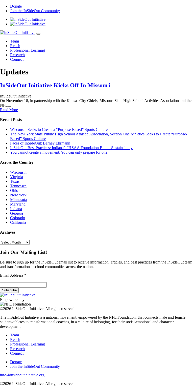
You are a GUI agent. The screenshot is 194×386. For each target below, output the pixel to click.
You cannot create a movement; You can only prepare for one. (59, 152)
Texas (14, 181)
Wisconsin (18, 172)
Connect (16, 59)
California (18, 222)
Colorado (17, 218)
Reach (15, 46)
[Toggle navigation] (38, 34)
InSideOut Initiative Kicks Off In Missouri (55, 85)
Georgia (16, 213)
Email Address (13, 275)
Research (17, 55)
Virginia (16, 177)
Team (14, 41)
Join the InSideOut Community (35, 11)
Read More (9, 110)
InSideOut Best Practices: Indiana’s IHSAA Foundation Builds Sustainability (71, 148)
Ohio (14, 190)
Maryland (18, 204)
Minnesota (18, 199)
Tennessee (18, 186)
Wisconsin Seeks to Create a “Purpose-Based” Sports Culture (59, 129)
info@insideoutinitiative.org (22, 375)
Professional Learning (27, 50)
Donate (16, 6)
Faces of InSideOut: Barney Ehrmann (40, 143)
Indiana (16, 209)
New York (18, 195)
